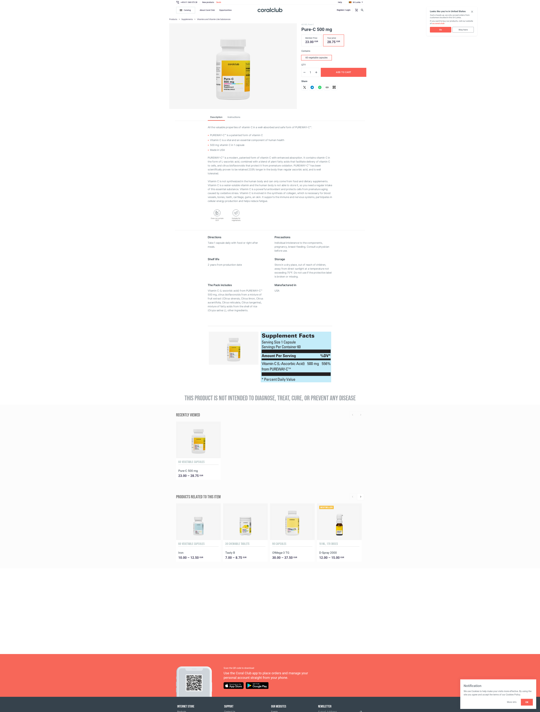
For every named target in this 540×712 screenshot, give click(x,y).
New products (208, 2)
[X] (304, 87)
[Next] (360, 496)
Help (340, 2)
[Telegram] (312, 87)
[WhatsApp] (319, 87)
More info (511, 702)
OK (526, 702)
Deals (218, 2)
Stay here (463, 30)
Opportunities (225, 10)
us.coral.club (438, 23)
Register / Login (343, 10)
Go (440, 30)
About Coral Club (207, 10)
